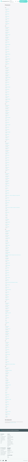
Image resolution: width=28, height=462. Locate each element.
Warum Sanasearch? (12, 1)
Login (18, 1)
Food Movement (7, 382)
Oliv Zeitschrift (7, 11)
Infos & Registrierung (2, 449)
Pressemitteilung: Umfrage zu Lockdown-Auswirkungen (12, 207)
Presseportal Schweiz (8, 289)
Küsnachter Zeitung (7, 411)
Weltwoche (6, 359)
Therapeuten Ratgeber (3, 453)
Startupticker (7, 315)
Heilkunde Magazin (7, 34)
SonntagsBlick (7, 190)
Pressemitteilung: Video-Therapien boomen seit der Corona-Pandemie (13, 255)
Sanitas (8, 457)
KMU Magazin (7, 270)
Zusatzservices (2, 450)
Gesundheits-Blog (2, 437)
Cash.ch (6, 217)
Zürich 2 (6, 389)
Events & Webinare (2, 454)
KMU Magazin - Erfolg (8, 399)
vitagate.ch (6, 375)
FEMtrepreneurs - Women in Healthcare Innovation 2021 (12, 195)
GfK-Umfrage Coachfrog (8, 370)
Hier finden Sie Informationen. (14, 430)
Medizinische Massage (10, 441)
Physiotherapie (9, 435)
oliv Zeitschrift (7, 317)
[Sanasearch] (5, 1)
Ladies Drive (6, 406)
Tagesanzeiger (7, 247)
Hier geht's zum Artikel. (13, 422)
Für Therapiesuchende (3, 436)
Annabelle (6, 240)
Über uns (1, 435)
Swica (8, 456)
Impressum (8, 453)
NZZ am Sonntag (7, 200)
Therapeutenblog (2, 438)
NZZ (6, 377)
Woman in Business (7, 328)
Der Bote (6, 214)
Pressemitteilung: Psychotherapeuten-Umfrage (11, 282)
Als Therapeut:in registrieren (22, 1)
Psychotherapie (9, 440)
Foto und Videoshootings (3, 451)
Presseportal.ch (7, 394)
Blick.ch (6, 392)
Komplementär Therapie (10, 436)
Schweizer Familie (7, 354)
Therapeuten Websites (3, 452)
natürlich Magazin (7, 230)
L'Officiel (6, 416)
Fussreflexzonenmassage (10, 439)
